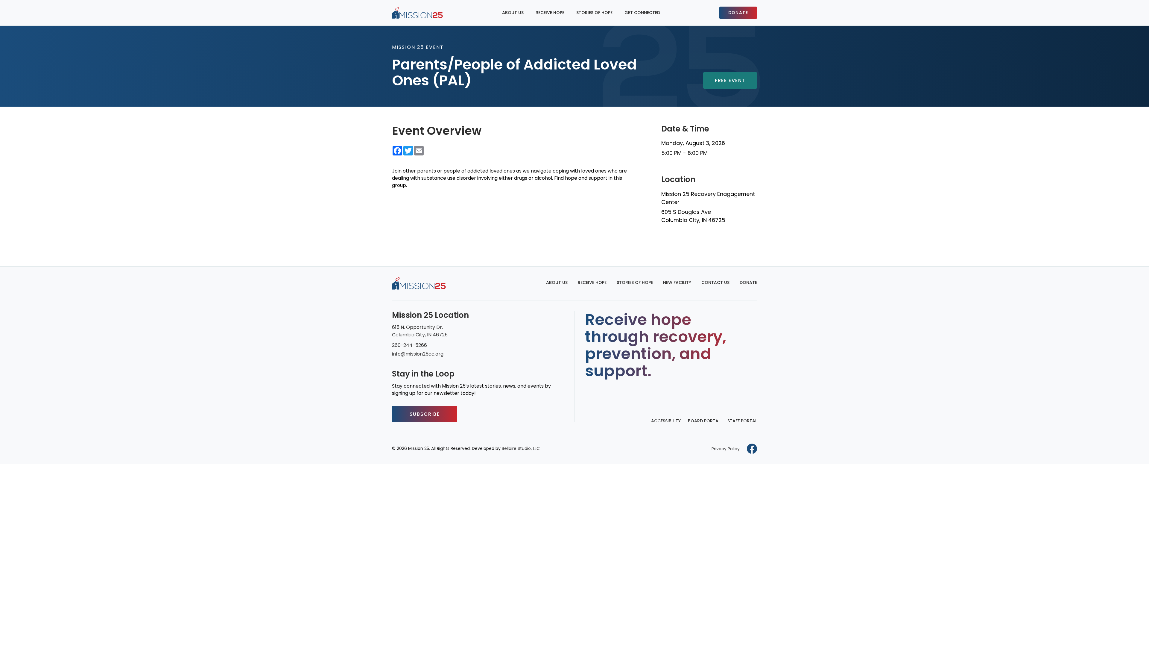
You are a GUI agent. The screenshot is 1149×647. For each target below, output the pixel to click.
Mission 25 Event (418, 47)
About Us (513, 13)
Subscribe (425, 414)
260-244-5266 (409, 345)
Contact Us (715, 282)
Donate (738, 13)
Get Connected (642, 13)
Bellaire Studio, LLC (521, 448)
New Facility (677, 282)
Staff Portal (742, 421)
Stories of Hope (594, 13)
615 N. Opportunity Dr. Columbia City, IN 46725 (420, 331)
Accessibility (666, 421)
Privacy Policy (726, 449)
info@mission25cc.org (417, 353)
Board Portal (704, 421)
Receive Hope (550, 13)
